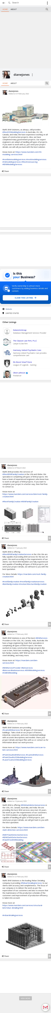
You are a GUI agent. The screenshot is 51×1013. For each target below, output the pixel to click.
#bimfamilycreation (10, 584)
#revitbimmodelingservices (14, 159)
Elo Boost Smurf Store (22, 362)
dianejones (13, 91)
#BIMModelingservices (35, 670)
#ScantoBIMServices (34, 755)
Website (9, 309)
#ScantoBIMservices (11, 730)
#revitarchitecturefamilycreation (33, 584)
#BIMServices (41, 638)
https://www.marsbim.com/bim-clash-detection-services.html (23, 828)
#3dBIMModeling (9, 672)
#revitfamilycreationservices (32, 581)
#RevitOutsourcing (29, 162)
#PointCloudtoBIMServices (13, 755)
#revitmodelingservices (36, 159)
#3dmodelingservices (11, 162)
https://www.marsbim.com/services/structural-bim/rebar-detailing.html (22, 906)
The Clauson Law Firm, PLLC (25, 340)
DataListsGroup (19, 330)
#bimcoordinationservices (13, 670)
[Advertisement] (25, 39)
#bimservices (27, 668)
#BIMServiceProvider (11, 668)
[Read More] (49, 538)
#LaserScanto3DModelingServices (17, 759)
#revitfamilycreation (11, 581)
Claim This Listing (24, 298)
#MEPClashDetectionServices (15, 835)
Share (6, 171)
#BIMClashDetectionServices (14, 837)
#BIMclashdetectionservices (33, 805)
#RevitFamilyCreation (11, 501)
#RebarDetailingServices (31, 883)
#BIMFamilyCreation (29, 501)
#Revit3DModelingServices (14, 132)
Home (5, 9)
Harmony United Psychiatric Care (27, 350)
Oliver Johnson (19, 372)
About (14, 9)
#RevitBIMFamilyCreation (13, 474)
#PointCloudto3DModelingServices (17, 757)
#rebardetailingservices (12, 915)
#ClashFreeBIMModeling (12, 840)
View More (25, 998)
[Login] (47, 3)
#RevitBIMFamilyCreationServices (16, 554)
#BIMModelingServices (12, 164)
